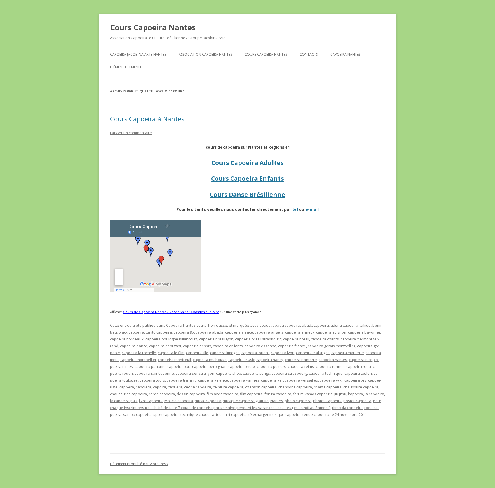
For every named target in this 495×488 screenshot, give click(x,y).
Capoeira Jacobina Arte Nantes (138, 54)
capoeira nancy (269, 359)
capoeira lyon (282, 352)
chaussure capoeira (360, 387)
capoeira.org (355, 380)
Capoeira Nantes (345, 54)
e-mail (312, 209)
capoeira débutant (165, 345)
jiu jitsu (340, 393)
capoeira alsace (239, 332)
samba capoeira (137, 414)
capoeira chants (325, 339)
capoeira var (272, 380)
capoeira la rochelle (139, 352)
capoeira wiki (331, 380)
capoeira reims (301, 366)
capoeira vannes (244, 380)
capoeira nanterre (301, 359)
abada (265, 325)
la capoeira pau (123, 400)
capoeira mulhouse (210, 359)
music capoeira (208, 400)
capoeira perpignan (209, 366)
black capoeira (131, 332)
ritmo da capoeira (347, 407)
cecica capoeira (197, 387)
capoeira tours (152, 380)
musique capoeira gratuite (246, 400)
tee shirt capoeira (231, 414)
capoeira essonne (260, 345)
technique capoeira (197, 414)
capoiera (143, 387)
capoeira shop (228, 373)
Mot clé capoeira (178, 400)
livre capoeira (151, 400)
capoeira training (181, 380)
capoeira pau (178, 366)
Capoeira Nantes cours (186, 325)
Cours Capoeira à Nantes (147, 118)
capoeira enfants (228, 345)
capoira (159, 387)
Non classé (217, 325)
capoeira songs (256, 373)
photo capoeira (298, 400)
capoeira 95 (184, 332)
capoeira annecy (299, 332)
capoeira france (292, 345)
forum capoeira (277, 393)
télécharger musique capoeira (274, 414)
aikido (365, 325)
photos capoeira (327, 400)
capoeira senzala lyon (195, 373)
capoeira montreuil (174, 359)
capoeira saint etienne (154, 373)
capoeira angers (269, 332)
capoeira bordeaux (127, 339)
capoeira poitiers (271, 366)
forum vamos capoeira (313, 393)
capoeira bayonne (364, 332)
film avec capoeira (222, 393)
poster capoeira (357, 400)
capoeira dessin (197, 345)
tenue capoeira (315, 414)
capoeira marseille (347, 352)
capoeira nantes (333, 359)
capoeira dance (133, 345)
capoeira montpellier (138, 359)
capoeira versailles (301, 380)
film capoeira (251, 393)
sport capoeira (166, 414)
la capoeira (374, 393)
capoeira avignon (331, 332)
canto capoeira (159, 332)
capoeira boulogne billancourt (171, 339)
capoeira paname (150, 366)
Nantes (276, 400)
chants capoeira (328, 387)
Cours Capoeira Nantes (153, 27)
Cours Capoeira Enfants (247, 178)
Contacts (309, 54)
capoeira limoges (225, 352)
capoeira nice (360, 359)
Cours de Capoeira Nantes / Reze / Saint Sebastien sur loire (171, 312)
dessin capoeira (191, 393)
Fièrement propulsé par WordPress (139, 463)
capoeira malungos (313, 352)
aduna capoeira (344, 325)
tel (295, 209)
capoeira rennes (330, 366)
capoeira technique (326, 373)
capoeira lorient (255, 352)
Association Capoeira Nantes (205, 54)
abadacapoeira (315, 325)
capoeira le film (171, 352)
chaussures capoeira (128, 393)
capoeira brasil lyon (216, 339)
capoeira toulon (358, 373)
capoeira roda (358, 366)
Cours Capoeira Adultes (247, 163)
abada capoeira (286, 325)
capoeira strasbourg (289, 373)
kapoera (355, 393)
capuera (175, 387)
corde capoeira (162, 393)
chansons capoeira (295, 387)
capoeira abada (209, 332)
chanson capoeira (261, 387)
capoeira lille (197, 352)
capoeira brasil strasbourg (258, 339)
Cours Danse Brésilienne (247, 195)
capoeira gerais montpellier (331, 345)
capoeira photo (241, 366)
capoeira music (241, 359)
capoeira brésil (296, 339)
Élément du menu (125, 67)
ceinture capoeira (228, 387)
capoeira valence (213, 380)
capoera (126, 387)
